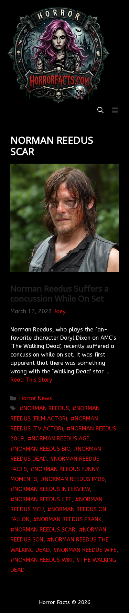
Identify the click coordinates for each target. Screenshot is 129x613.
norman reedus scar (44, 529)
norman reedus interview (52, 489)
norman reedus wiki (43, 560)
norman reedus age (60, 438)
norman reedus (46, 408)
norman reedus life (43, 499)
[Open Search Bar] (100, 110)
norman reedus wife (87, 550)
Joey (60, 311)
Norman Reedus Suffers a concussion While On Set (59, 293)
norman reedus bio (42, 449)
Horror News (35, 398)
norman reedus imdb (75, 479)
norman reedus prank (69, 519)
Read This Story (31, 379)
